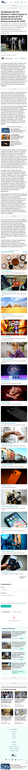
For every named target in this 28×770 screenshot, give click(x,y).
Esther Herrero (4, 723)
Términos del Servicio (14, 746)
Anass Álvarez (18, 723)
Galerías (14, 731)
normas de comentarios (21, 603)
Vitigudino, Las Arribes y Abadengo (17, 672)
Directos (14, 733)
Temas (14, 738)
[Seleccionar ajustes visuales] (21, 2)
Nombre (3, 587)
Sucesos (21, 638)
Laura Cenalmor (4, 706)
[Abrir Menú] (25, 2)
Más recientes (6, 611)
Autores (14, 735)
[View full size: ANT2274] (14, 43)
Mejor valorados (17, 611)
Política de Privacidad (14, 748)
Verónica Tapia (18, 706)
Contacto (14, 744)
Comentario (4, 593)
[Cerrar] (26, 762)
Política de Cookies (14, 750)
